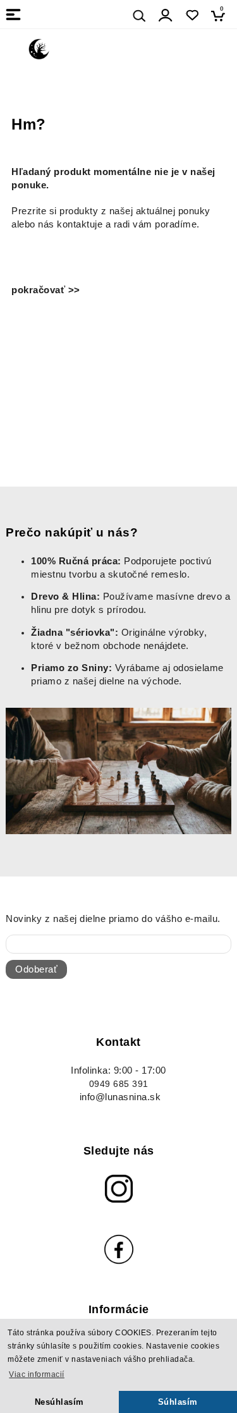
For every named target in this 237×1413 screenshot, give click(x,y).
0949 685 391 (119, 1084)
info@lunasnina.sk (120, 1097)
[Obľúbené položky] (191, 15)
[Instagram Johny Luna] (118, 1188)
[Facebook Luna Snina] (118, 1249)
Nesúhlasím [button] (59, 1402)
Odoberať (36, 969)
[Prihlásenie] (166, 15)
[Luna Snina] (39, 48)
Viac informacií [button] (36, 1374)
